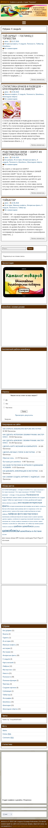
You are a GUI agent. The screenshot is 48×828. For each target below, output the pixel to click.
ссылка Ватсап (12, 523)
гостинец (25, 500)
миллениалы (6, 517)
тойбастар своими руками (35, 523)
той (26, 523)
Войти (5, 730)
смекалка (5, 523)
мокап (30, 517)
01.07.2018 (15, 41)
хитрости (10, 526)
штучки (4, 534)
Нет (7, 404)
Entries (7, 734)
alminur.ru (4, 1)
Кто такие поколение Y (8, 492)
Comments (8, 738)
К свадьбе (22, 44)
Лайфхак (6, 666)
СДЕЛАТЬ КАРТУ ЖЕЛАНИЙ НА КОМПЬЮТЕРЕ (20, 446)
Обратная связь (8, 458)
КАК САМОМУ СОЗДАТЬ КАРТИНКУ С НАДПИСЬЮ (21, 477)
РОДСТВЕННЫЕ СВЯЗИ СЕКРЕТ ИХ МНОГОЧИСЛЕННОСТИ (20, 497)
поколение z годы (39, 519)
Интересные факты (11, 44)
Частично (9, 408)
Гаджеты (6, 638)
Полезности (31, 44)
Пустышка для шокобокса (12, 462)
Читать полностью (37, 79)
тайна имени (21, 523)
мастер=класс (30, 514)
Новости (6, 673)
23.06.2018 (15, 92)
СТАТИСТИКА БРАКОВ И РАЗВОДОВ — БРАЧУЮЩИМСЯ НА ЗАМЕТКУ (22, 88)
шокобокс (37, 526)
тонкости (4, 526)
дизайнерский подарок (35, 500)
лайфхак (4, 514)
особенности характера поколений (23, 519)
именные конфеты (11, 503)
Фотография (7, 698)
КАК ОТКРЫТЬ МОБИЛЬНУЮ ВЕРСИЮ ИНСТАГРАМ (22, 429)
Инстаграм (6, 652)
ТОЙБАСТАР (9, 200)
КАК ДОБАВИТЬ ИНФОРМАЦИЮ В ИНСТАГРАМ (20, 471)
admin (6, 41)
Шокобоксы (6, 46)
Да (6, 400)
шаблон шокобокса (24, 526)
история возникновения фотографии (20, 506)
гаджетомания (18, 500)
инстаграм (23, 502)
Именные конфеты (10, 94)
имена (4, 503)
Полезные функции (9, 680)
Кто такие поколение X (37, 489)
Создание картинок (9, 687)
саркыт (40, 521)
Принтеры (6, 684)
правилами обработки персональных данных (28, 826)
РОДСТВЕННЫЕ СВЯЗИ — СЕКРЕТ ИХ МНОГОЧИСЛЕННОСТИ (22, 153)
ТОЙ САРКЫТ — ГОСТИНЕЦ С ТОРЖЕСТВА (17, 37)
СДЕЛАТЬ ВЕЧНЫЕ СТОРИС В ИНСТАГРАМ (19, 452)
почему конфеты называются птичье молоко (24, 521)
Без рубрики (8, 160)
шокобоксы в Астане (31, 531)
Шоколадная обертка (9, 97)
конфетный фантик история (32, 511)
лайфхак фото (15, 514)
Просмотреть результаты (24, 415)
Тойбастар (39, 44)
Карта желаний (8, 662)
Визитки (5, 634)
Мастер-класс (7, 670)
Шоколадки (7, 705)
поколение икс (6, 521)
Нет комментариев (10, 48)
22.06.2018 (15, 203)
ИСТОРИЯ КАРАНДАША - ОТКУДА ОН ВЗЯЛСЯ (16, 489)
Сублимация (7, 691)
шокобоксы (11, 531)
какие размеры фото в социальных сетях (27, 509)
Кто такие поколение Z (22, 492)
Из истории (18, 160)
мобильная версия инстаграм (19, 517)
